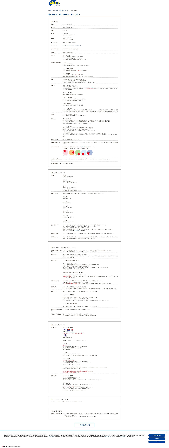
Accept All (157, 441)
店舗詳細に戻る (85, 425)
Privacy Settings (157, 435)
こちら (102, 158)
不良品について (77, 230)
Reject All (157, 438)
